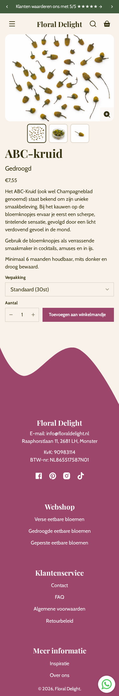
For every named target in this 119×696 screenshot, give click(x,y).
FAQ (59, 597)
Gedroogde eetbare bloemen (60, 531)
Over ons (59, 675)
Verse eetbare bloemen (59, 519)
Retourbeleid (59, 621)
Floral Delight (67, 689)
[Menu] (12, 24)
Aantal (11, 302)
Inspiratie (59, 663)
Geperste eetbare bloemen (59, 543)
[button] (93, 24)
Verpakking (15, 277)
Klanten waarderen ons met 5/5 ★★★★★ (57, 6)
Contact (59, 585)
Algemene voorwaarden (59, 609)
